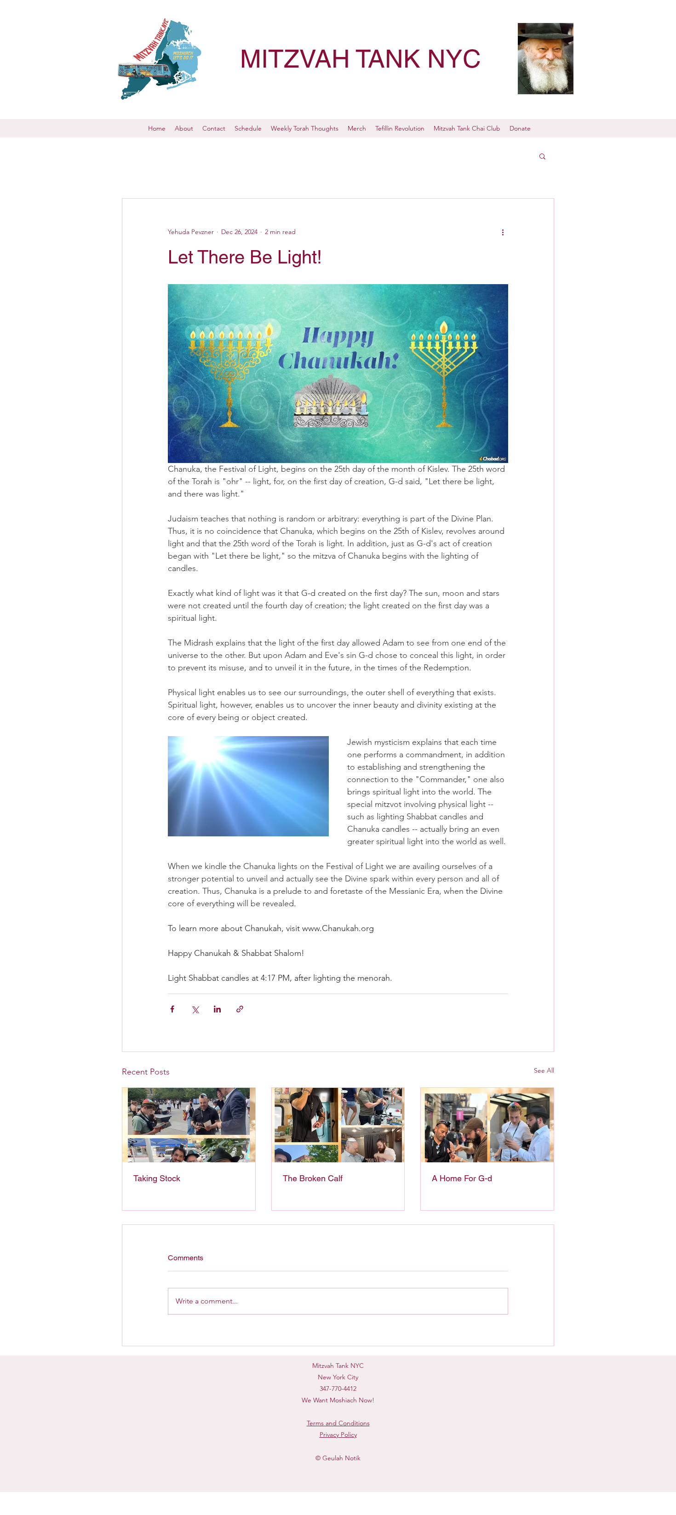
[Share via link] (239, 1009)
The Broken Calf (313, 1178)
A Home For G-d (462, 1178)
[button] (542, 156)
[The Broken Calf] (338, 1125)
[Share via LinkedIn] (217, 1009)
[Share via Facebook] (172, 1009)
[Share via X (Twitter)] (194, 1009)
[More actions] (502, 231)
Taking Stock (156, 1178)
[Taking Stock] (188, 1125)
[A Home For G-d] (487, 1125)
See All (544, 1070)
